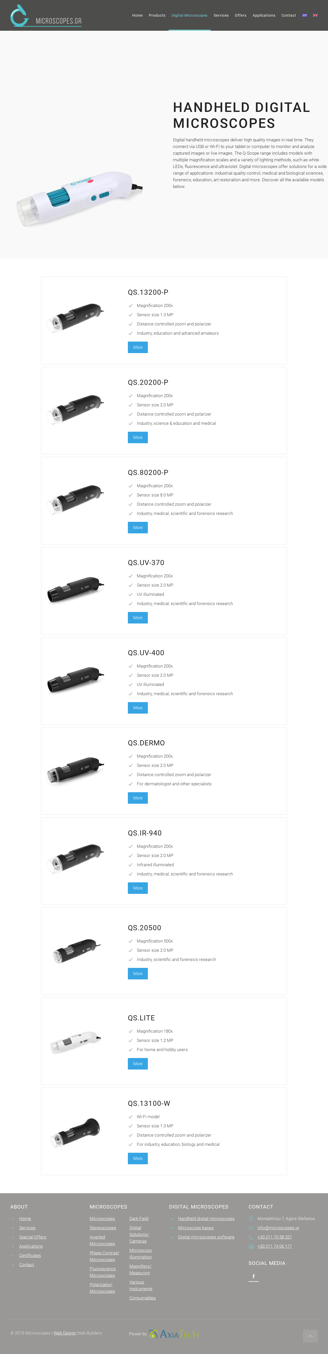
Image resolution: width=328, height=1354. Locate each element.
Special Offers (32, 1237)
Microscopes (102, 1218)
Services (221, 15)
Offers (241, 15)
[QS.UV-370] (164, 590)
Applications (264, 15)
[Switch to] (304, 15)
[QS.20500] (164, 951)
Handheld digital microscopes (206, 1218)
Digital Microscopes (190, 15)
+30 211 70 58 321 (275, 1237)
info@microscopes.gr (278, 1227)
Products (157, 15)
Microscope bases (196, 1227)
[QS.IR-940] (164, 861)
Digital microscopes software (206, 1237)
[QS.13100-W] (164, 1131)
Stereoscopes (103, 1227)
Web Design (65, 1333)
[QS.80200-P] (164, 500)
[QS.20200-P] (164, 410)
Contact (289, 15)
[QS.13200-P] (164, 320)
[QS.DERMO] (164, 770)
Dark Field (138, 1218)
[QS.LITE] (164, 1041)
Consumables (142, 1297)
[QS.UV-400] (164, 680)
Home (137, 15)
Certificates (30, 1255)
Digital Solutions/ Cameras (139, 1234)
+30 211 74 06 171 (275, 1246)
